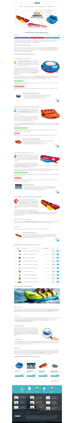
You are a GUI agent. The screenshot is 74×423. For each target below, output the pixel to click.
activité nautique (38, 50)
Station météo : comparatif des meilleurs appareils (55, 397)
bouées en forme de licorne (53, 320)
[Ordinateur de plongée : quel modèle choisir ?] (16, 402)
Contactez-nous (44, 422)
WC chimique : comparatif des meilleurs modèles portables (55, 403)
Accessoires (41, 6)
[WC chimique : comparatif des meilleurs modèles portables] (48, 402)
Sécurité (32, 6)
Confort (36, 6)
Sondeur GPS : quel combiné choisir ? (39, 402)
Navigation (21, 6)
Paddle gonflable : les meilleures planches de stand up (23, 408)
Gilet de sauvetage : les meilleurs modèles (55, 408)
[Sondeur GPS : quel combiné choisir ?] (32, 402)
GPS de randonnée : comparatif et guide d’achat (39, 407)
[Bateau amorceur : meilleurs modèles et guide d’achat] (32, 397)
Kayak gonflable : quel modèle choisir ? (23, 397)
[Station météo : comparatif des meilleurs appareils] (48, 397)
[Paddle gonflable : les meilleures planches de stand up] (16, 407)
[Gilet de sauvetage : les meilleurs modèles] (48, 408)
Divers (45, 6)
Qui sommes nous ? (39, 422)
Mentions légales (34, 422)
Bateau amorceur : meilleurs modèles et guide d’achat (39, 397)
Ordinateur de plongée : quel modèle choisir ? (22, 402)
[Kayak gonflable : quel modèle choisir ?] (16, 397)
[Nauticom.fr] (37, 3)
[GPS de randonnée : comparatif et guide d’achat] (32, 407)
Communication (27, 6)
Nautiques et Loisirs (51, 6)
